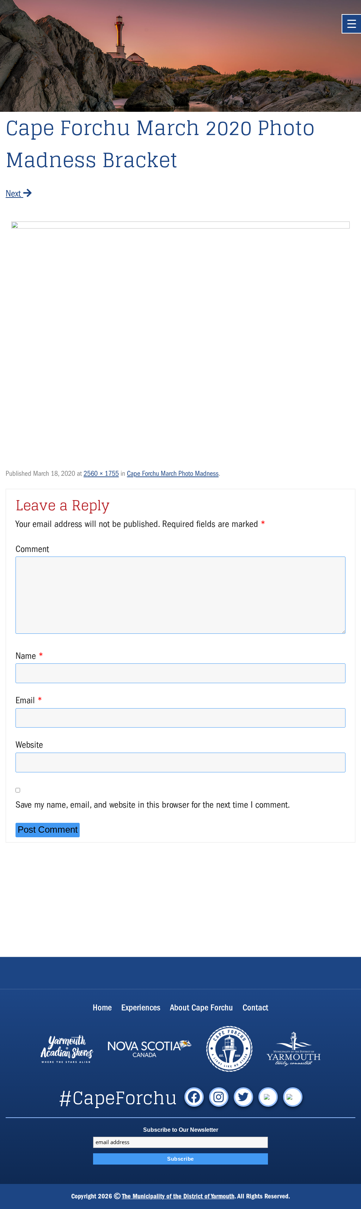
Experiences (140, 1007)
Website (29, 744)
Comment (32, 548)
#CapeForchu (118, 1097)
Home (102, 1007)
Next (14, 193)
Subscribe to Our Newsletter (180, 1130)
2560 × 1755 (101, 473)
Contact (255, 1007)
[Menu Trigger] (351, 24)
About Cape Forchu (201, 1007)
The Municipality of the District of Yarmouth (178, 1196)
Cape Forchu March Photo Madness (173, 473)
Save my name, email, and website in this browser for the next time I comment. (153, 804)
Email (29, 700)
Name (29, 655)
